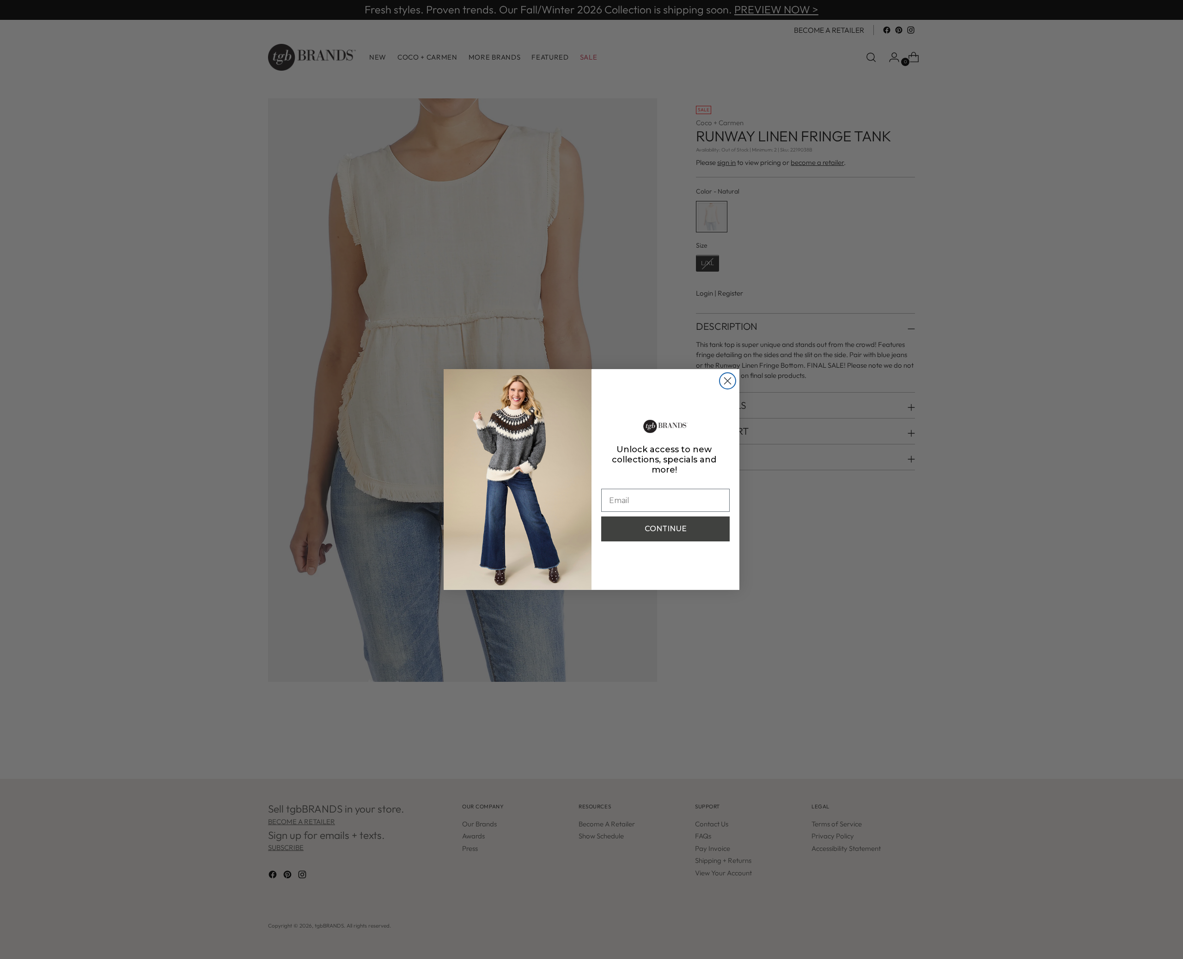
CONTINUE (666, 528)
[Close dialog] (728, 381)
